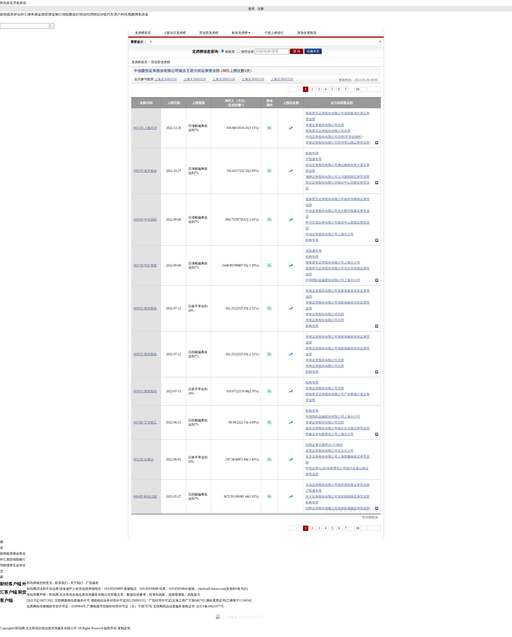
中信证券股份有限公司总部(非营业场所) (334, 137)
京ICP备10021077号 (210, 606)
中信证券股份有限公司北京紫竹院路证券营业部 (338, 214)
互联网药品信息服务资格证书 (174, 606)
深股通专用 (314, 251)
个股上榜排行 (274, 33)
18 (357, 89)
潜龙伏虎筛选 (306, 33)
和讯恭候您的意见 (39, 583)
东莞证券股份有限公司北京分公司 (330, 451)
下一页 (374, 89)
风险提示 (193, 594)
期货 (45, 14)
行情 (79, 14)
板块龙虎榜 (240, 33)
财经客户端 (10, 584)
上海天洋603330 (165, 79)
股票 (10, 14)
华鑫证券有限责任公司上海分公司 (330, 434)
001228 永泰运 (144, 459)
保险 (65, 14)
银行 (58, 14)
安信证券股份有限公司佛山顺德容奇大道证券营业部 (338, 168)
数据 (72, 14)
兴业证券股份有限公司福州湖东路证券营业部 (338, 485)
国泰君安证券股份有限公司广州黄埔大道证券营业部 (338, 397)
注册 (260, 9)
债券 (31, 14)
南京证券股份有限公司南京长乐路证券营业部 (338, 428)
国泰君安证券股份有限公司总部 (328, 131)
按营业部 (247, 52)
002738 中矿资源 (145, 265)
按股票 (230, 52)
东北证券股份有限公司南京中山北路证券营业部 (338, 185)
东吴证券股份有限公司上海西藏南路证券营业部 (338, 459)
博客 (138, 14)
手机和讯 (19, 3)
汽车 (110, 14)
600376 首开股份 (145, 171)
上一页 (294, 89)
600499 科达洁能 (145, 496)
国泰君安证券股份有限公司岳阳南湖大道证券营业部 (338, 116)
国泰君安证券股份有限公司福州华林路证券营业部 (338, 202)
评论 (17, 14)
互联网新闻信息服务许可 (72, 600)
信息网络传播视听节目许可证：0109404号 (56, 606)
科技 (124, 14)
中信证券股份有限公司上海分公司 (330, 234)
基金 (38, 14)
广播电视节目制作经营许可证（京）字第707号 (119, 606)
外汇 (24, 14)
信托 (86, 14)
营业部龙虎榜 (208, 33)
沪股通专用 (314, 159)
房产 (117, 14)
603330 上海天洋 (145, 128)
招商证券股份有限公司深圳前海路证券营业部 (338, 508)
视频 (131, 14)
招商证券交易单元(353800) (324, 445)
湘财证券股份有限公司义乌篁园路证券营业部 (338, 177)
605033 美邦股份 (145, 308)
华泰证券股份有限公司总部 (325, 125)
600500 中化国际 (145, 219)
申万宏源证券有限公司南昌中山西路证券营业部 (338, 225)
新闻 (3, 14)
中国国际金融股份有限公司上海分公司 (333, 280)
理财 (93, 14)
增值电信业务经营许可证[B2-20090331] (118, 600)
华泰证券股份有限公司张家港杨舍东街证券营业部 (338, 294)
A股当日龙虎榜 (175, 33)
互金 (16, 565)
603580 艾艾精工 (145, 422)
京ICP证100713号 (40, 600)
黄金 (52, 14)
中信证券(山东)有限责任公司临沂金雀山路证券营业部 (337, 471)
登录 (251, 9)
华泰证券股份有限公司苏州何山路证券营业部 (338, 142)
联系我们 (61, 583)
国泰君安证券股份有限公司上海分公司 (333, 262)
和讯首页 (6, 3)
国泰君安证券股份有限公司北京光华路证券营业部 (338, 271)
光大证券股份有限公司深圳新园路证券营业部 (338, 496)
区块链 (102, 14)
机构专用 (312, 153)
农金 (145, 14)
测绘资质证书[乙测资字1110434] (228, 600)
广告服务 (92, 583)
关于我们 (76, 583)
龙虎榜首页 (143, 33)
